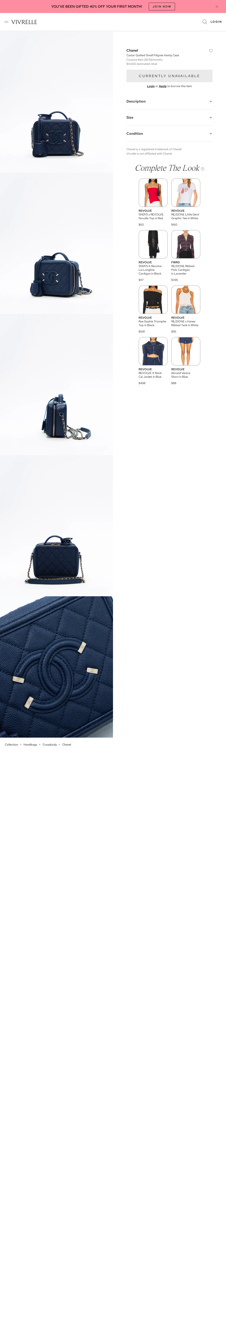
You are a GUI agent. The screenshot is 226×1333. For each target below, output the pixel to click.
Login (216, 22)
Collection (11, 744)
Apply (163, 86)
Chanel (66, 744)
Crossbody (50, 744)
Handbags (30, 744)
